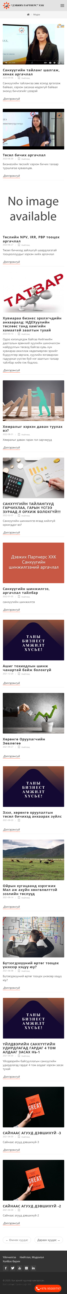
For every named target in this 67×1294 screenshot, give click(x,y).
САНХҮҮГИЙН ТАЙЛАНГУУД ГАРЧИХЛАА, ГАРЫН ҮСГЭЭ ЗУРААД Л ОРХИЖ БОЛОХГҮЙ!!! (32, 508)
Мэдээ (36, 14)
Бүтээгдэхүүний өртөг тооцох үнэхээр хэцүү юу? (31, 965)
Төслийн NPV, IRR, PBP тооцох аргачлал (31, 239)
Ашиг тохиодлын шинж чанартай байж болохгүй (27, 668)
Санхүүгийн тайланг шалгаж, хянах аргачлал (31, 72)
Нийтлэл (25, 78)
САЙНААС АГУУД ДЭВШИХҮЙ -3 (32, 1133)
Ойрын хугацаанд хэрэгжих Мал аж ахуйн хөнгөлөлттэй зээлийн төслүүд (30, 890)
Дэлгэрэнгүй (11, 98)
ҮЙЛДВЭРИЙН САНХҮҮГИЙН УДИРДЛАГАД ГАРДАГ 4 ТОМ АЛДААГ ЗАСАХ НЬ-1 (29, 1048)
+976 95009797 (50, 1288)
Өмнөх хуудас (17, 1240)
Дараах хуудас (48, 1240)
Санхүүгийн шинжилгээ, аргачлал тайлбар (26, 591)
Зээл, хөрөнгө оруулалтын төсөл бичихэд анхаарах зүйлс (32, 814)
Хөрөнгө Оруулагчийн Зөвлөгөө (24, 741)
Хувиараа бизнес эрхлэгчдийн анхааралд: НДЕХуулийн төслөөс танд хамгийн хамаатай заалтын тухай (32, 324)
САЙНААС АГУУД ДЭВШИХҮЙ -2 (32, 1206)
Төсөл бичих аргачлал (24, 155)
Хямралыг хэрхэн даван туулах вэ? (33, 428)
